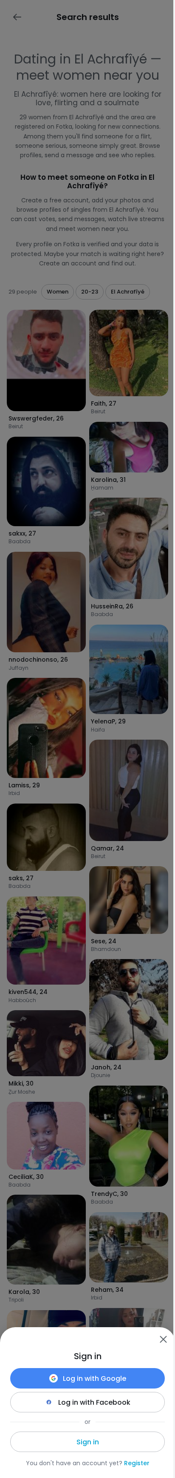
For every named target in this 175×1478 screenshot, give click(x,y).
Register (137, 1463)
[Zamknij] (163, 1339)
